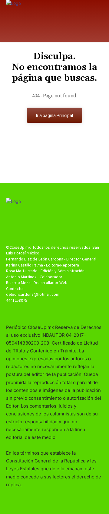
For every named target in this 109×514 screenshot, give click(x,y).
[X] (54, 312)
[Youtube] (65, 312)
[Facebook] (44, 312)
